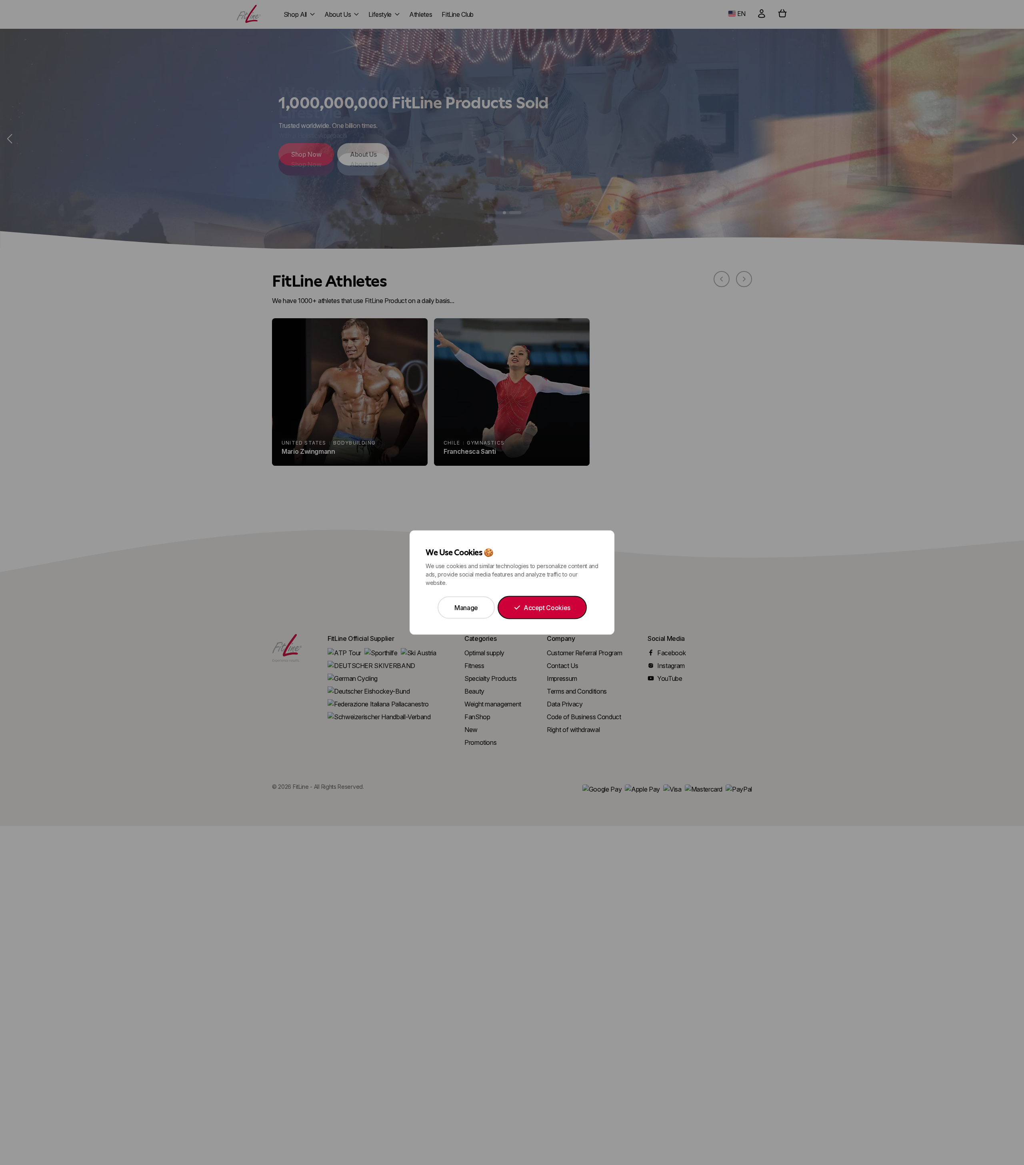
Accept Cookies (547, 608)
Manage (466, 608)
